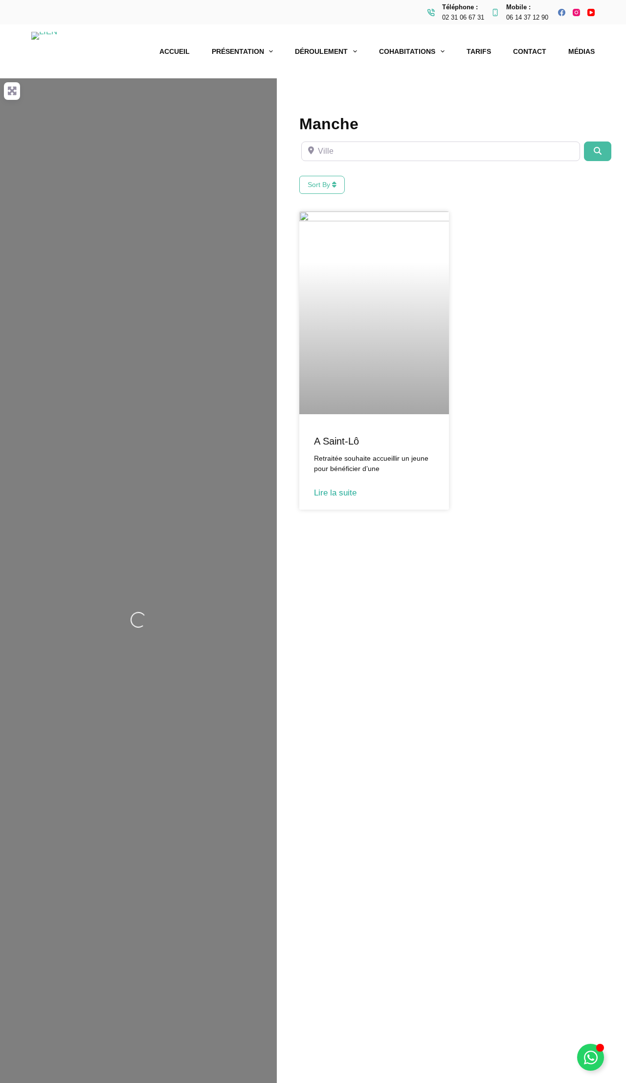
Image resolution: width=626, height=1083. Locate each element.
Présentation (238, 51)
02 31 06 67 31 (463, 17)
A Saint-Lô (336, 441)
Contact (529, 51)
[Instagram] (576, 12)
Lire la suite (335, 492)
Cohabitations (407, 51)
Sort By (320, 184)
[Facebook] (561, 12)
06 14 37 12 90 (527, 17)
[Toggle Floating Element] (590, 1057)
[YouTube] (591, 12)
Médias (581, 51)
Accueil (174, 51)
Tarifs (479, 51)
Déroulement (321, 51)
